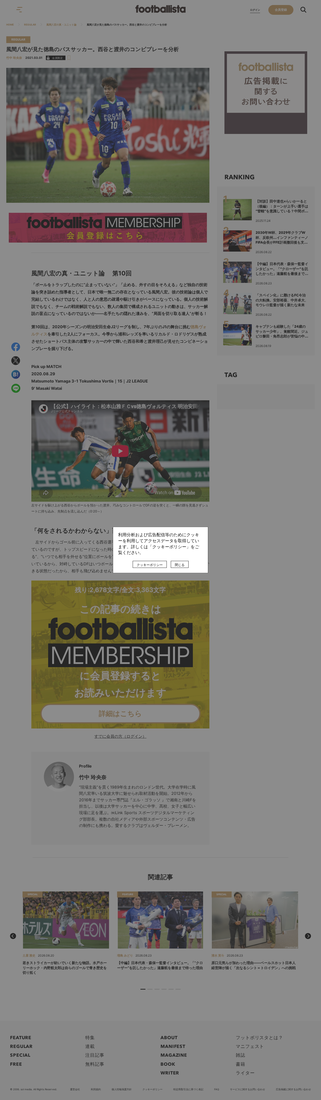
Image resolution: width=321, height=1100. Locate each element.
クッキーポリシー (150, 565)
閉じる (180, 565)
